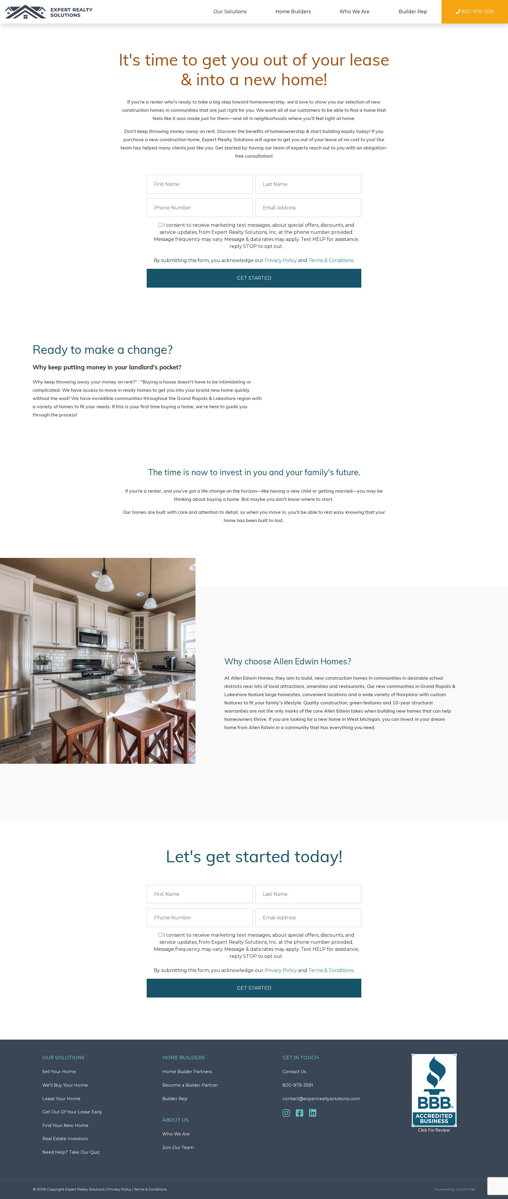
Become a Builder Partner (190, 1085)
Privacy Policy (281, 260)
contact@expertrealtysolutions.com (321, 1098)
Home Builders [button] (293, 11)
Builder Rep (413, 11)
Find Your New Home (65, 1125)
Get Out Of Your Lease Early (72, 1112)
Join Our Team (178, 1147)
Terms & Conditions (330, 260)
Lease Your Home (61, 1098)
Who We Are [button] (355, 11)
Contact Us (294, 1071)
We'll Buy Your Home (65, 1085)
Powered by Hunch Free (455, 1189)
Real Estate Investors (65, 1138)
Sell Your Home (59, 1071)
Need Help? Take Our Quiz (71, 1152)
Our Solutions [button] (229, 11)
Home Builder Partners (187, 1071)
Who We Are (176, 1134)
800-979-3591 (298, 1085)
